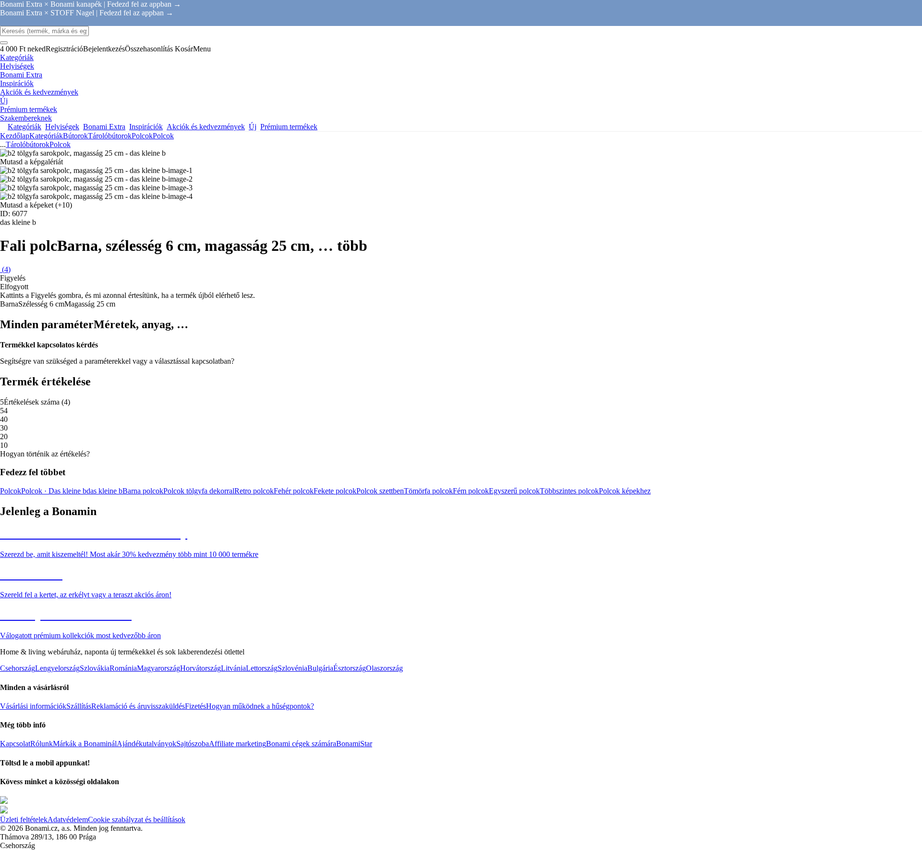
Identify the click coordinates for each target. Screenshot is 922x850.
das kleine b (104, 491)
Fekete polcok (335, 491)
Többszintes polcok (569, 491)
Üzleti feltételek (24, 819)
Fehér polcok (294, 491)
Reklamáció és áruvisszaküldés (138, 706)
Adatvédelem (68, 819)
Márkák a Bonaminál (85, 743)
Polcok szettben (380, 491)
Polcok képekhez (625, 491)
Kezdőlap (14, 136)
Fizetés (195, 706)
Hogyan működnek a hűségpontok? (260, 706)
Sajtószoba (192, 743)
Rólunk (41, 743)
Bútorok (75, 136)
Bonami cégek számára (301, 743)
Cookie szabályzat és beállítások (136, 819)
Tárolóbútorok (110, 136)
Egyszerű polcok (514, 491)
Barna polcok (142, 491)
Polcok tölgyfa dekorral (198, 491)
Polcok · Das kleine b (53, 491)
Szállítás (78, 706)
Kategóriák (46, 136)
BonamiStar (354, 743)
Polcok (163, 136)
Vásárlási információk (33, 706)
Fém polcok (471, 491)
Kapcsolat (15, 743)
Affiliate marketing (237, 743)
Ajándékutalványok (146, 743)
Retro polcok (254, 491)
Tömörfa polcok (428, 491)
